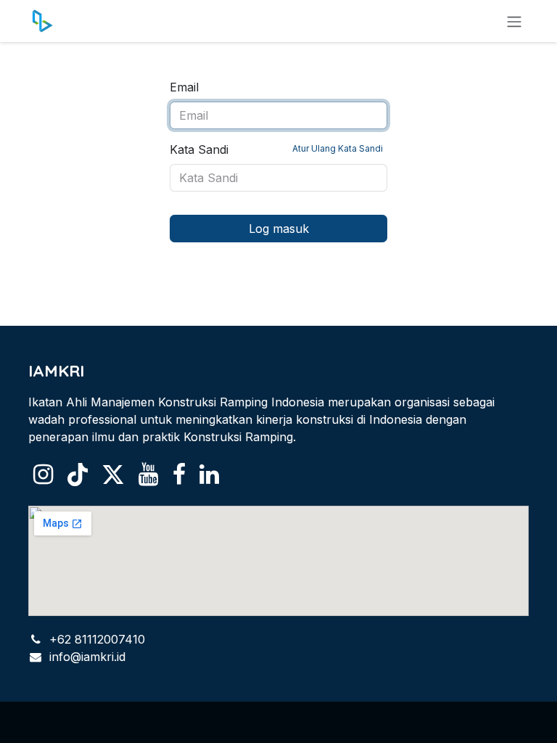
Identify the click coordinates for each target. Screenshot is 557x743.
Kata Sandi (276, 149)
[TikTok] (78, 474)
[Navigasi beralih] (514, 21)
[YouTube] (148, 474)
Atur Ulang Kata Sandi (337, 148)
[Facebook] (179, 474)
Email (184, 87)
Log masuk (279, 228)
